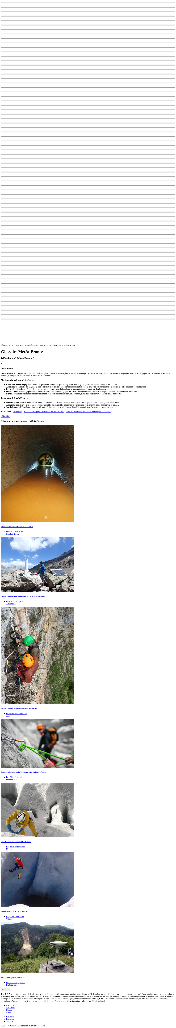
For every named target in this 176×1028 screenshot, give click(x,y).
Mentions (10, 1005)
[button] (88, 333)
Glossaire (5, 416)
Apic (8, 716)
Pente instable (11, 779)
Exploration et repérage (15, 847)
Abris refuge (11, 604)
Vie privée (10, 1008)
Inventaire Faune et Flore (16, 713)
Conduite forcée (12, 534)
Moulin (9, 849)
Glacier (9, 919)
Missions (5, 989)
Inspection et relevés (14, 532)
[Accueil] (28, 345)
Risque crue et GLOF (15, 916)
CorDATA (14, 1026)
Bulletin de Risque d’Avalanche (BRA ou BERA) (44, 411)
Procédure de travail (14, 777)
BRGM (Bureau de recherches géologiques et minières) (88, 411)
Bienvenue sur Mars (36, 1026)
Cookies (9, 1010)
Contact (9, 1012)
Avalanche (17, 411)
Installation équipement (15, 601)
